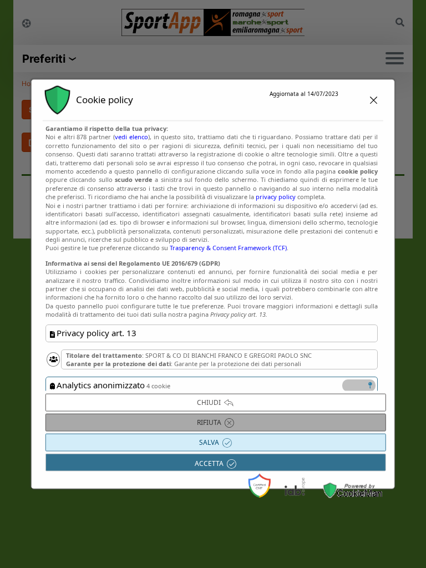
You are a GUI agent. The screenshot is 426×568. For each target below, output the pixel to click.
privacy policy (276, 196)
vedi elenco (131, 137)
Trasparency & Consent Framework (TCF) (228, 248)
